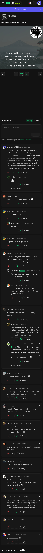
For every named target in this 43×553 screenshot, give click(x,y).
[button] (35, 3)
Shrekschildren (11, 444)
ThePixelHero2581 (13, 423)
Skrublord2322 (12, 196)
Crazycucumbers (16, 344)
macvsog (9, 406)
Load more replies (15, 189)
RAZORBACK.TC (12, 388)
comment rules (25, 140)
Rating (29, 121)
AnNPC (9, 373)
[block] (40, 16)
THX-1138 (12, 16)
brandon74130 (12, 497)
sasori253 (10, 253)
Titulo (12, 177)
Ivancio (9, 461)
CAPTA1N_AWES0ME (13, 476)
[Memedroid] (8, 3)
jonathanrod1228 (12, 147)
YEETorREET (10, 535)
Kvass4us (10, 520)
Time (38, 121)
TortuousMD (11, 211)
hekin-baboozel (16, 223)
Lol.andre (10, 309)
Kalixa (12, 324)
